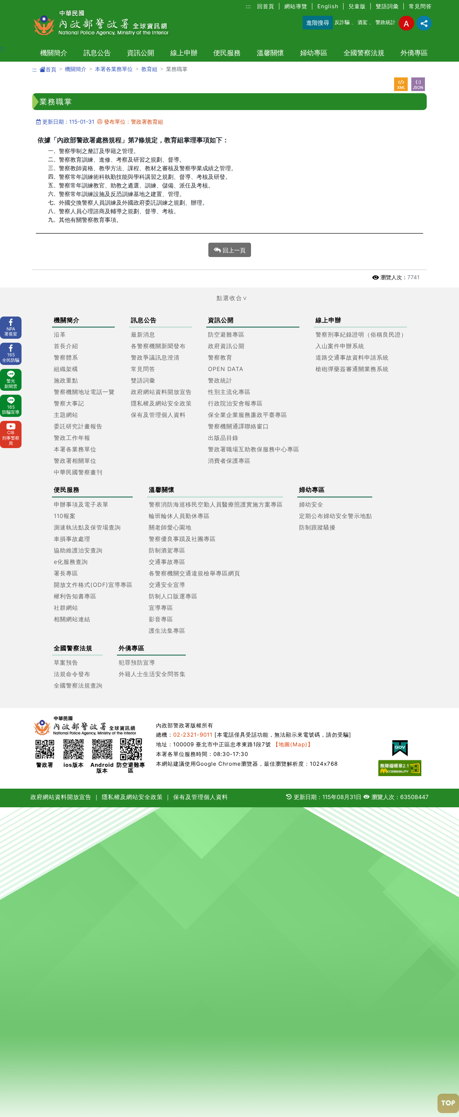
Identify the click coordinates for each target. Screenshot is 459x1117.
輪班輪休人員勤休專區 (179, 515)
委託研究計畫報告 (78, 426)
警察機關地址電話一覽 (84, 391)
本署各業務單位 (114, 69)
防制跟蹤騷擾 (317, 527)
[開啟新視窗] (401, 84)
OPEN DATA (225, 368)
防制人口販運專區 (173, 595)
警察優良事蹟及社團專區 (182, 538)
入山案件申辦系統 (340, 346)
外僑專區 (414, 52)
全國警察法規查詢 (78, 685)
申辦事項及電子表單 (81, 504)
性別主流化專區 (229, 391)
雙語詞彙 (387, 6)
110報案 (65, 515)
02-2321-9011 (193, 734)
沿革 (60, 334)
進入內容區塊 (17, 4)
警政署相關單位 (75, 460)
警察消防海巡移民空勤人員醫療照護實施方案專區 (216, 504)
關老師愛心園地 (170, 527)
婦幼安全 (311, 504)
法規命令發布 (72, 674)
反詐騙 (342, 22)
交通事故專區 (167, 561)
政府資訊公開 (226, 346)
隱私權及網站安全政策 (161, 403)
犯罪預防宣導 (137, 662)
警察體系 (66, 357)
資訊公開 (140, 52)
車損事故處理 (72, 538)
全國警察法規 (364, 52)
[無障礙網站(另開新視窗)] (399, 768)
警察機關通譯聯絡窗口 (238, 426)
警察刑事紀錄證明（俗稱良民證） (361, 334)
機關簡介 (53, 52)
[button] (229, 297)
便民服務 (227, 52)
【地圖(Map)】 (293, 744)
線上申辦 (184, 52)
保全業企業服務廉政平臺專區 (247, 414)
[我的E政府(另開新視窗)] (399, 748)
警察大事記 (69, 403)
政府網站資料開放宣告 (161, 391)
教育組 (149, 69)
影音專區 (161, 618)
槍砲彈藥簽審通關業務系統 (352, 368)
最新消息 (143, 334)
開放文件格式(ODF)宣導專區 (93, 584)
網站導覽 (295, 6)
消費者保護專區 (229, 460)
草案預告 (66, 662)
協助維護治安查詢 (78, 549)
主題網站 (66, 414)
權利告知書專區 (75, 595)
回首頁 (265, 6)
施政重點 (66, 380)
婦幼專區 (313, 52)
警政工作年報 (72, 437)
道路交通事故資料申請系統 (352, 357)
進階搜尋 (317, 22)
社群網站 (66, 607)
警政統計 (385, 22)
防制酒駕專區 (167, 549)
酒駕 (363, 22)
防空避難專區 (226, 334)
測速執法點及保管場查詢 (87, 527)
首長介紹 (66, 346)
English (328, 6)
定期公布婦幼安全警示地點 (335, 515)
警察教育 (220, 357)
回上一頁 (233, 250)
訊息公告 (97, 52)
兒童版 (357, 6)
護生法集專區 (167, 630)
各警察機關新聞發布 (158, 346)
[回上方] (448, 1103)
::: (248, 6)
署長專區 (66, 572)
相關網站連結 (72, 618)
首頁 (51, 69)
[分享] (424, 23)
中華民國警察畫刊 (78, 472)
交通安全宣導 (167, 584)
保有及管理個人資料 (158, 414)
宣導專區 (161, 607)
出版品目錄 (223, 437)
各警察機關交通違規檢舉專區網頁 (194, 572)
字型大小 (406, 23)
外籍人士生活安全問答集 (152, 674)
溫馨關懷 (270, 52)
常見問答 (420, 6)
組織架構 (66, 368)
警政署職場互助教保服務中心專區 (253, 449)
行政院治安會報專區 (235, 403)
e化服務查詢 (71, 561)
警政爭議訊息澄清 (155, 357)
